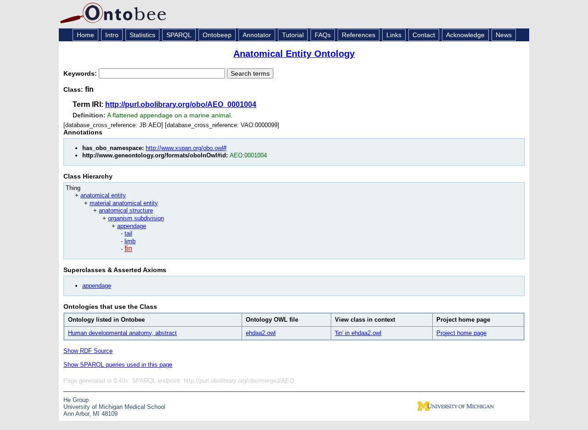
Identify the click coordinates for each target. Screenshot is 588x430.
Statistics (142, 35)
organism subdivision (136, 218)
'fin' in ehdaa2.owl (358, 332)
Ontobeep (217, 35)
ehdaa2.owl (261, 332)
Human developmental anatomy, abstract (122, 332)
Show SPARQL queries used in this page (117, 364)
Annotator (257, 35)
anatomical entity (103, 195)
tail (128, 233)
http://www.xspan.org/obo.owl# (186, 148)
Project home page (461, 332)
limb (130, 241)
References (358, 35)
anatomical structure (126, 210)
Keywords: (81, 73)
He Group (76, 399)
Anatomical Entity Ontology (294, 54)
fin (128, 248)
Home (85, 35)
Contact (424, 35)
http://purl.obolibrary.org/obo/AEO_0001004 (180, 104)
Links (393, 35)
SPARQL (179, 35)
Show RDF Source (88, 350)
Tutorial (293, 35)
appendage (131, 226)
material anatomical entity (124, 203)
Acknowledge (465, 35)
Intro (112, 35)
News (504, 35)
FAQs (323, 35)
